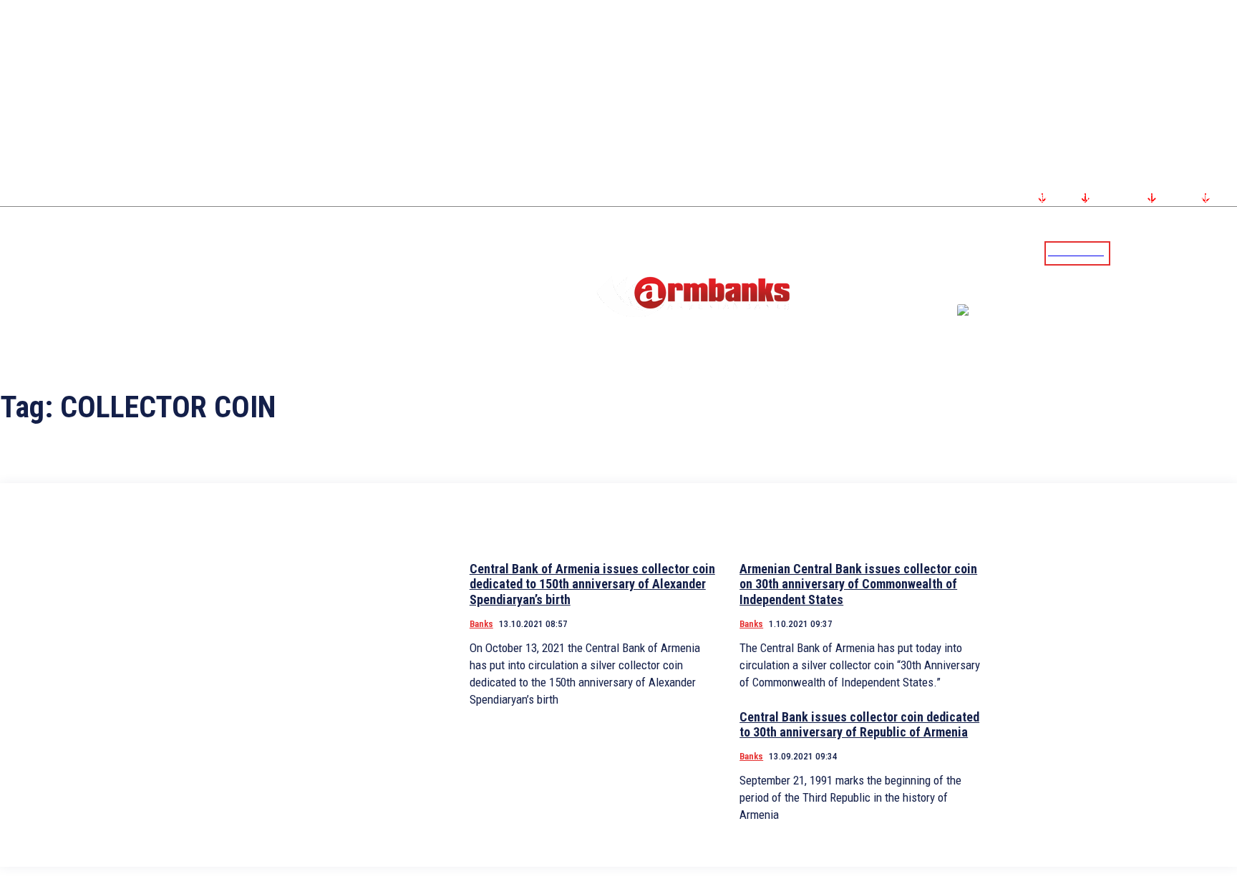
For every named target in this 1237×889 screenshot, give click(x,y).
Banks (481, 623)
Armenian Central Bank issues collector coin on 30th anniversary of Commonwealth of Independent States (858, 584)
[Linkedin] (1227, 252)
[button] (1124, 252)
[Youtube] (1210, 252)
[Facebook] (1176, 252)
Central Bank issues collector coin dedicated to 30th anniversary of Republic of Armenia (859, 724)
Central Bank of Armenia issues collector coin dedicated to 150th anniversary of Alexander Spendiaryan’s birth (592, 584)
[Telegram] (1193, 252)
